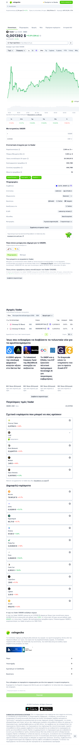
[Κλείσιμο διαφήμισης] (70, 433)
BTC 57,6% (66, 10)
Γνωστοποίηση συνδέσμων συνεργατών (17, 312)
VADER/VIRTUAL (40, 324)
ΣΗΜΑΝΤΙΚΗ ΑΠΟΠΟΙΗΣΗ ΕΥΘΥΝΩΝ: (18, 714)
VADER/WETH (39, 328)
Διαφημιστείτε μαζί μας (14, 236)
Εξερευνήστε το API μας (34, 114)
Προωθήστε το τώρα (40, 480)
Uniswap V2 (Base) (47, 263)
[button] (58, 191)
